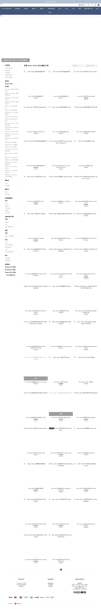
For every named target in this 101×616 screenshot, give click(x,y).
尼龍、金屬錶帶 (9, 236)
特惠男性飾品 (9, 75)
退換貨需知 (50, 583)
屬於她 (42, 9)
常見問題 (50, 585)
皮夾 (59, 9)
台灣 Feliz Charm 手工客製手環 (11, 150)
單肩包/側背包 (9, 245)
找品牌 (26, 9)
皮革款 (7, 211)
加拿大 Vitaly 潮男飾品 (11, 107)
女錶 (6, 183)
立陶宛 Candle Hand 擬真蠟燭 (11, 163)
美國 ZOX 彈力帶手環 (11, 158)
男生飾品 (7, 194)
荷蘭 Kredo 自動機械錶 (11, 160)
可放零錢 (7, 208)
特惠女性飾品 (9, 77)
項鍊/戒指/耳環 (88, 9)
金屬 (6, 222)
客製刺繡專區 (51, 9)
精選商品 (7, 264)
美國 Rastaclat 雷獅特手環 (11, 139)
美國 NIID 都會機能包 (11, 110)
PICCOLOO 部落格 (21, 585)
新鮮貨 (7, 81)
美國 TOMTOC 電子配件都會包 (11, 113)
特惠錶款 (7, 73)
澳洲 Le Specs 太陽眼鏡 (11, 154)
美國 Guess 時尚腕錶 (11, 147)
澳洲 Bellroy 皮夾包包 (11, 117)
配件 (50, 13)
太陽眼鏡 (7, 261)
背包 (6, 243)
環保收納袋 (8, 247)
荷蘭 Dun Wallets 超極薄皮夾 (11, 103)
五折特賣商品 (9, 68)
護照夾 (7, 206)
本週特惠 (17, 9)
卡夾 (6, 204)
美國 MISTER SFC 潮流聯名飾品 (11, 124)
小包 (6, 249)
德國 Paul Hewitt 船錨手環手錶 (11, 94)
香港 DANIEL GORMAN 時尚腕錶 (12, 128)
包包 (97, 9)
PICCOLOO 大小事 (21, 583)
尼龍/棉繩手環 (9, 227)
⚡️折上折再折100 (7, 9)
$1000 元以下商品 (10, 267)
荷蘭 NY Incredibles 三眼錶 (11, 167)
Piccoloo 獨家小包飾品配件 (12, 90)
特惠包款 (7, 70)
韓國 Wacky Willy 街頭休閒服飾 (12, 135)
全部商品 (6, 60)
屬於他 (34, 9)
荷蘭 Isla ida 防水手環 (11, 132)
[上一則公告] (6, 1)
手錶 (66, 9)
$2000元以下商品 (10, 270)
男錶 (6, 192)
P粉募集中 (21, 586)
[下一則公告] (94, 1)
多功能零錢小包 (9, 252)
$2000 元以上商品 (10, 272)
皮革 (6, 224)
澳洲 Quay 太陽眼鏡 (10, 142)
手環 (73, 9)
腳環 (80, 9)
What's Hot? (9, 84)
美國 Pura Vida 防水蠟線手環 (20, 60)
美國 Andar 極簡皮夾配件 (11, 120)
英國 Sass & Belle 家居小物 (11, 171)
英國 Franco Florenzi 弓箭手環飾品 (11, 176)
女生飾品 (7, 186)
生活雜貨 (7, 258)
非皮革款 (7, 213)
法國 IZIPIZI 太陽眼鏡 (11, 145)
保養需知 (50, 586)
